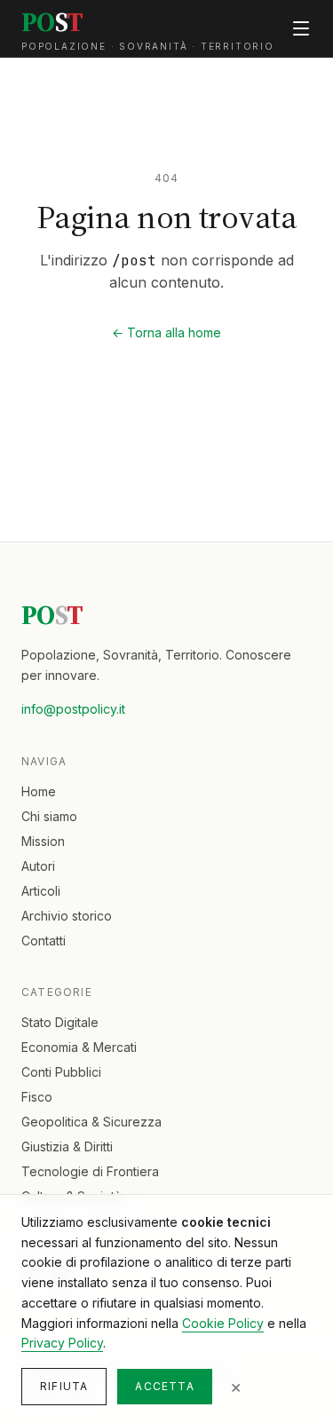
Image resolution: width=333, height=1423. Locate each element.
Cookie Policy (223, 1323)
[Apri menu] (301, 28)
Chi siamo (49, 816)
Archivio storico (66, 915)
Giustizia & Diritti (67, 1146)
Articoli (40, 890)
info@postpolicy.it (73, 708)
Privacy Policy (62, 1342)
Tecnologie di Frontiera (90, 1171)
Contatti (43, 940)
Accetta (164, 1386)
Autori (38, 866)
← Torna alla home (166, 332)
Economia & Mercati (79, 1047)
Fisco (36, 1096)
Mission (43, 841)
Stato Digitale (60, 1022)
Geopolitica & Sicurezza (91, 1121)
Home (38, 791)
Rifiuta (64, 1386)
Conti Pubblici (61, 1071)
